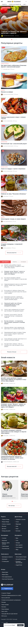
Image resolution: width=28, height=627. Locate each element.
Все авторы (12, 505)
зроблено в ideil (4, 622)
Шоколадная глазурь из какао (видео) (13, 219)
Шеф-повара (18, 554)
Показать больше (11, 351)
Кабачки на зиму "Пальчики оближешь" (13, 194)
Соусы (17, 521)
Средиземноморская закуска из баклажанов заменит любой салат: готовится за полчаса (12, 458)
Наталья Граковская (7, 461)
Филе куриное (19, 545)
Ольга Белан (5, 196)
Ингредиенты (18, 535)
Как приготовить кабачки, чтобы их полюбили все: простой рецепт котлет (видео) (14, 345)
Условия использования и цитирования (11, 600)
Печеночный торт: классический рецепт (14, 143)
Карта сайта (4, 611)
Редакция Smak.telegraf (8, 35)
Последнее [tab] (23, 261)
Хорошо (20, 625)
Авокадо (18, 542)
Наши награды (5, 604)
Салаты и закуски (6, 7)
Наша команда (5, 609)
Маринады (18, 524)
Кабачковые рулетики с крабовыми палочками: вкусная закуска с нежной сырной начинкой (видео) (13, 298)
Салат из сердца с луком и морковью (13, 168)
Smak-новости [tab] (5, 261)
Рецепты (4, 4)
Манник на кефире (7, 92)
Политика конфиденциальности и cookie (11, 595)
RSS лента (4, 616)
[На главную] (14, 1)
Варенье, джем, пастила (6, 543)
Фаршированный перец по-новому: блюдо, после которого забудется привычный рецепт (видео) (15, 334)
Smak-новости (5, 554)
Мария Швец (5, 383)
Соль (17, 540)
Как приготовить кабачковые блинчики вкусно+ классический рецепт (13, 66)
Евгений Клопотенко (21, 559)
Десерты (3, 217)
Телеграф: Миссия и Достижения (9, 613)
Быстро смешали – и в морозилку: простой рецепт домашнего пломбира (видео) (14, 322)
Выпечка (3, 90)
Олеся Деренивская (7, 221)
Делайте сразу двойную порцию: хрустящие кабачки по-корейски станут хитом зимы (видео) (13, 379)
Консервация (4, 535)
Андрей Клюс (19, 565)
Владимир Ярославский (19, 562)
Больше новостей (11, 466)
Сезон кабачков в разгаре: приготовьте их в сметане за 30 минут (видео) (15, 339)
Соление (4, 538)
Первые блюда (5, 519)
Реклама (4, 602)
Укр (26, 1)
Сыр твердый (19, 547)
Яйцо (17, 549)
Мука (17, 538)
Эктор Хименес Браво (21, 556)
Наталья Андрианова (7, 171)
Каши (17, 528)
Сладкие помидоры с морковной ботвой (11, 244)
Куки (13, 625)
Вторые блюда (4, 141)
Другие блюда (4, 115)
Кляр (17, 526)
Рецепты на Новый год (15, 4)
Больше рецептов (11, 252)
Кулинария (4, 559)
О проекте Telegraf (6, 593)
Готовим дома (5, 561)
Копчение (18, 530)
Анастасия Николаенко (8, 94)
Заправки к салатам (20, 519)
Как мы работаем (6, 597)
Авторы (3, 569)
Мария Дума (5, 572)
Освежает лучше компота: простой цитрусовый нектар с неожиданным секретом (13, 316)
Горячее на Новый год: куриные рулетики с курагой (14, 32)
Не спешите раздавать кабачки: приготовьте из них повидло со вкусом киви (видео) (13, 432)
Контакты (4, 606)
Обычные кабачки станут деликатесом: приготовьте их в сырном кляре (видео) (14, 328)
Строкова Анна (6, 69)
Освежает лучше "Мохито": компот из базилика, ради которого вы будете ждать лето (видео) (13, 405)
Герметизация (4, 242)
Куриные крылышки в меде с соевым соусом (13, 117)
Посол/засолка (5, 548)
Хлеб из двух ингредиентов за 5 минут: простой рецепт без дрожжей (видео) (14, 310)
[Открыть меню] (2, 1)
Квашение (4, 540)
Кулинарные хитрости (7, 556)
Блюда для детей (6, 530)
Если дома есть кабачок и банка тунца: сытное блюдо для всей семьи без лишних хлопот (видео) (15, 292)
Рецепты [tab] (15, 261)
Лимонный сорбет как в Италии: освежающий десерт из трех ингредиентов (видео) (13, 304)
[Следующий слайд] (26, 4)
